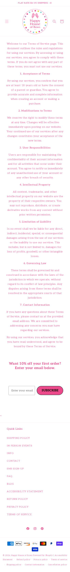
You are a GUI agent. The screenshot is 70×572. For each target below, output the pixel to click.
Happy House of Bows (21, 555)
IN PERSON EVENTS (19, 445)
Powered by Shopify (43, 555)
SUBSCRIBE (50, 390)
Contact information (35, 565)
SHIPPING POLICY (18, 438)
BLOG (10, 483)
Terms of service (59, 559)
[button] (7, 21)
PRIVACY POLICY (17, 506)
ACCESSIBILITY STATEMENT (25, 491)
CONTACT (13, 460)
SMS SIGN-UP (15, 468)
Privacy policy (41, 559)
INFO (10, 453)
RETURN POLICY (17, 499)
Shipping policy (14, 565)
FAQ (9, 476)
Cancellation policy (57, 565)
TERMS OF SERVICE (19, 514)
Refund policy (23, 559)
